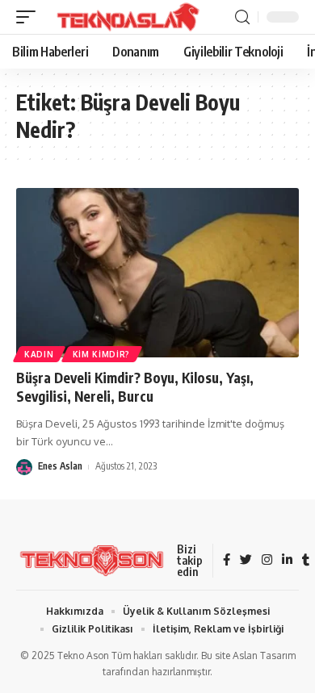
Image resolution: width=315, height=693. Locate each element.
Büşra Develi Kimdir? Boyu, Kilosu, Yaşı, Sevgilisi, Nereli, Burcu (135, 387)
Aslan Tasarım (264, 655)
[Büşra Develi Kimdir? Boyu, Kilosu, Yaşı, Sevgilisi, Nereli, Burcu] (157, 272)
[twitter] (246, 560)
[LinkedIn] (287, 560)
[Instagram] (267, 560)
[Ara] (242, 17)
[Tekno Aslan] (123, 17)
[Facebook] (226, 560)
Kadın (39, 354)
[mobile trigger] (30, 17)
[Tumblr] (305, 560)
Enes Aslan (60, 466)
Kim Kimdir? (102, 354)
